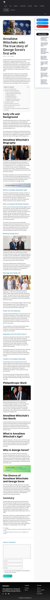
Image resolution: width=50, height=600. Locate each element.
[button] (45, 14)
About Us (38, 588)
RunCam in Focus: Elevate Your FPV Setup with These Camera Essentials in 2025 (44, 75)
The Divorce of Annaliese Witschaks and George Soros (17, 108)
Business (16, 6)
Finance (35, 6)
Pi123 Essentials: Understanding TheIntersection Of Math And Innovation (15, 469)
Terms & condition (40, 590)
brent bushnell (18, 185)
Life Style (30, 6)
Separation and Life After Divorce (13, 99)
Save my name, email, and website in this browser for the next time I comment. (17, 571)
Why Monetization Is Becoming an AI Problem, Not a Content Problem (44, 38)
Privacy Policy (39, 593)
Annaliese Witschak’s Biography (12, 90)
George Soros (18, 290)
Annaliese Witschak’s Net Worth (12, 103)
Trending (6, 10)
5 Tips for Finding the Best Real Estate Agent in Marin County (44, 44)
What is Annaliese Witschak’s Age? (13, 92)
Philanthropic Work (9, 102)
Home (5, 6)
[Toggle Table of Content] (27, 87)
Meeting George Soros (11, 94)
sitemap (26, 590)
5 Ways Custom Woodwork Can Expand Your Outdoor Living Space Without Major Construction (45, 51)
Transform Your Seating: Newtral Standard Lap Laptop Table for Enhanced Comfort (44, 81)
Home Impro (22, 6)
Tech (10, 6)
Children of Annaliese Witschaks (13, 100)
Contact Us (39, 591)
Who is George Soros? (9, 106)
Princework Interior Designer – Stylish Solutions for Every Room (44, 63)
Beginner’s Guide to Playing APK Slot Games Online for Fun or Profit (44, 69)
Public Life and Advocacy (11, 97)
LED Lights (42, 6)
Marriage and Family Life (11, 96)
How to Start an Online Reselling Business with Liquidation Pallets (44, 57)
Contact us (12, 10)
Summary (7, 110)
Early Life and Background (10, 89)
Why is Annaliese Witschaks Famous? (14, 93)
